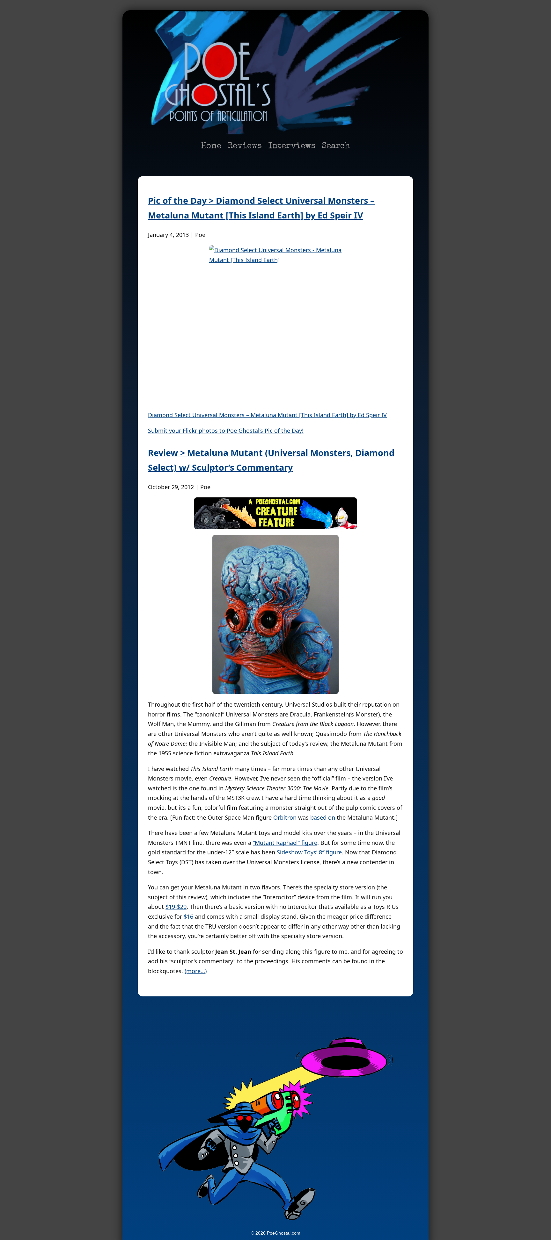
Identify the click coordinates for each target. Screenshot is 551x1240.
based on (322, 817)
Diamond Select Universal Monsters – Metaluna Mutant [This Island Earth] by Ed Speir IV (267, 415)
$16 (188, 916)
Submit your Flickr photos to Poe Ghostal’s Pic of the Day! (226, 430)
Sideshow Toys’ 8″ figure (309, 852)
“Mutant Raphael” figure (285, 842)
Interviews (291, 146)
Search (336, 146)
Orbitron (285, 817)
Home (211, 146)
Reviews (245, 146)
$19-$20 (176, 906)
